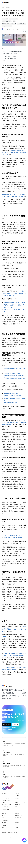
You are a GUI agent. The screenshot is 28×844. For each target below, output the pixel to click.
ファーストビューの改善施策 (10, 53)
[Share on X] (23, 31)
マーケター (17, 795)
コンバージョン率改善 (6, 21)
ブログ (3, 7)
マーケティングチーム (6, 26)
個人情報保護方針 (19, 818)
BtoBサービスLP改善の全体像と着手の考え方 (13, 51)
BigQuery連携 (5, 809)
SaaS (14, 21)
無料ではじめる (6, 724)
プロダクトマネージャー (20, 798)
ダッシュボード (5, 798)
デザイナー (17, 807)
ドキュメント (5, 820)
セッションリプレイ (22, 23)
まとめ (4, 60)
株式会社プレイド (19, 815)
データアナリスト (19, 804)
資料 (3, 827)
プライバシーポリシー (13, 832)
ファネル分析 (5, 18)
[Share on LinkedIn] (25, 31)
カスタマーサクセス (20, 802)
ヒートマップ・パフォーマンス (7, 801)
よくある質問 (5, 825)
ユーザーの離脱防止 (14, 18)
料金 (3, 818)
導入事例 (4, 822)
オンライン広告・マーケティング (9, 23)
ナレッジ (8, 7)
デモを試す (15, 724)
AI (2, 795)
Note (16, 827)
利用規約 (4, 832)
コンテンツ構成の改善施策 (9, 56)
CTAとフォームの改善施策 (9, 58)
